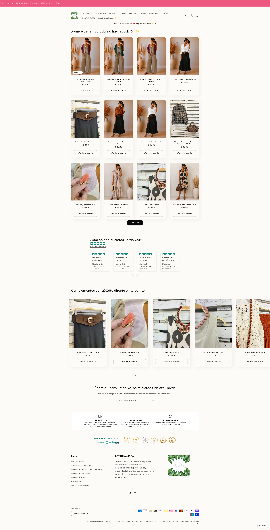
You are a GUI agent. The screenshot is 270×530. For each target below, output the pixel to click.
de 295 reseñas (98, 246)
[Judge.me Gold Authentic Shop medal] (127, 440)
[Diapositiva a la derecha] (140, 375)
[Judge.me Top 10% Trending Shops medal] (172, 440)
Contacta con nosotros (81, 465)
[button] (186, 15)
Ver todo (135, 223)
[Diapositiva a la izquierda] (130, 375)
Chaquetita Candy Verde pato (118, 80)
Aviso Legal (76, 481)
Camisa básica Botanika (151, 142)
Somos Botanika (78, 461)
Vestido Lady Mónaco (118, 205)
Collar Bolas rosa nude (213, 352)
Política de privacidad (80, 473)
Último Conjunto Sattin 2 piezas (151, 80)
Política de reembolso (130, 521)
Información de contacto (190, 524)
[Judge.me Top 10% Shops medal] (163, 440)
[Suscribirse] (153, 400)
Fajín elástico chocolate (85, 142)
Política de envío (78, 477)
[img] (136, 243)
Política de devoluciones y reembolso (87, 469)
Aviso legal (195, 521)
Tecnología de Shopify (112, 521)
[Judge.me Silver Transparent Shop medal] (145, 440)
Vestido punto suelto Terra (184, 205)
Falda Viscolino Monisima (184, 79)
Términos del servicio (166, 521)
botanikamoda (97, 521)
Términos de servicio (80, 485)
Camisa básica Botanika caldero (118, 143)
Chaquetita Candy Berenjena (85, 80)
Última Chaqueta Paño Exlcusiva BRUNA (184, 143)
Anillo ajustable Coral (85, 205)
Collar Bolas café (151, 205)
